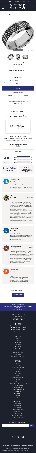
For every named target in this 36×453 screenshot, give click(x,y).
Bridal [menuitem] (18, 338)
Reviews (18, 151)
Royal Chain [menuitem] (18, 391)
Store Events (18, 411)
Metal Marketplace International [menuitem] (18, 383)
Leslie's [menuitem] (18, 381)
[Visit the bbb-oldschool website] (18, 437)
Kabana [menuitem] (18, 375)
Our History (18, 405)
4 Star (15, 157)
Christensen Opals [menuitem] (18, 367)
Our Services (18, 407)
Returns (26, 95)
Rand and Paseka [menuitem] (18, 385)
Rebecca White (14, 269)
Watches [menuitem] (18, 354)
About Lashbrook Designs (18, 116)
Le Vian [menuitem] (18, 379)
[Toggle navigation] (3, 9)
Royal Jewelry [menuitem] (18, 393)
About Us (18, 404)
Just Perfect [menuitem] (18, 373)
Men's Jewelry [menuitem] (18, 352)
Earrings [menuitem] (18, 342)
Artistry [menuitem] (18, 363)
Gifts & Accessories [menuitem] (17, 356)
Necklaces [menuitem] (18, 346)
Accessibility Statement (27, 445)
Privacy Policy (18, 417)
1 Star (15, 162)
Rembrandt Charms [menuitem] (18, 387)
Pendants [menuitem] (18, 344)
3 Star (15, 159)
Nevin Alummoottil (15, 246)
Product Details (18, 111)
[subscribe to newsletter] (31, 425)
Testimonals (18, 413)
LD (11, 195)
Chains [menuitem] (18, 350)
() (31, 156)
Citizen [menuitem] (18, 369)
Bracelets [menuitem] (18, 348)
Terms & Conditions (18, 415)
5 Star (15, 156)
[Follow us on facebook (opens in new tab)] (18, 429)
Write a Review (18, 295)
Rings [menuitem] (18, 340)
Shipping (10, 95)
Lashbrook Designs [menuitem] (18, 377)
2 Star (15, 161)
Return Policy (18, 409)
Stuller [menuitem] (18, 395)
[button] (10, 1)
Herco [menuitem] (18, 371)
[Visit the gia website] (14, 437)
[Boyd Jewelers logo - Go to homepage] (18, 6)
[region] (18, 36)
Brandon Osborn (15, 179)
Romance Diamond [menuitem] (18, 389)
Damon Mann (14, 228)
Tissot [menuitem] (18, 397)
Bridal (18, 146)
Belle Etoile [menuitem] (18, 365)
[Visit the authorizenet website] (22, 437)
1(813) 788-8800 (18, 64)
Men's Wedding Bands (8, 14)
